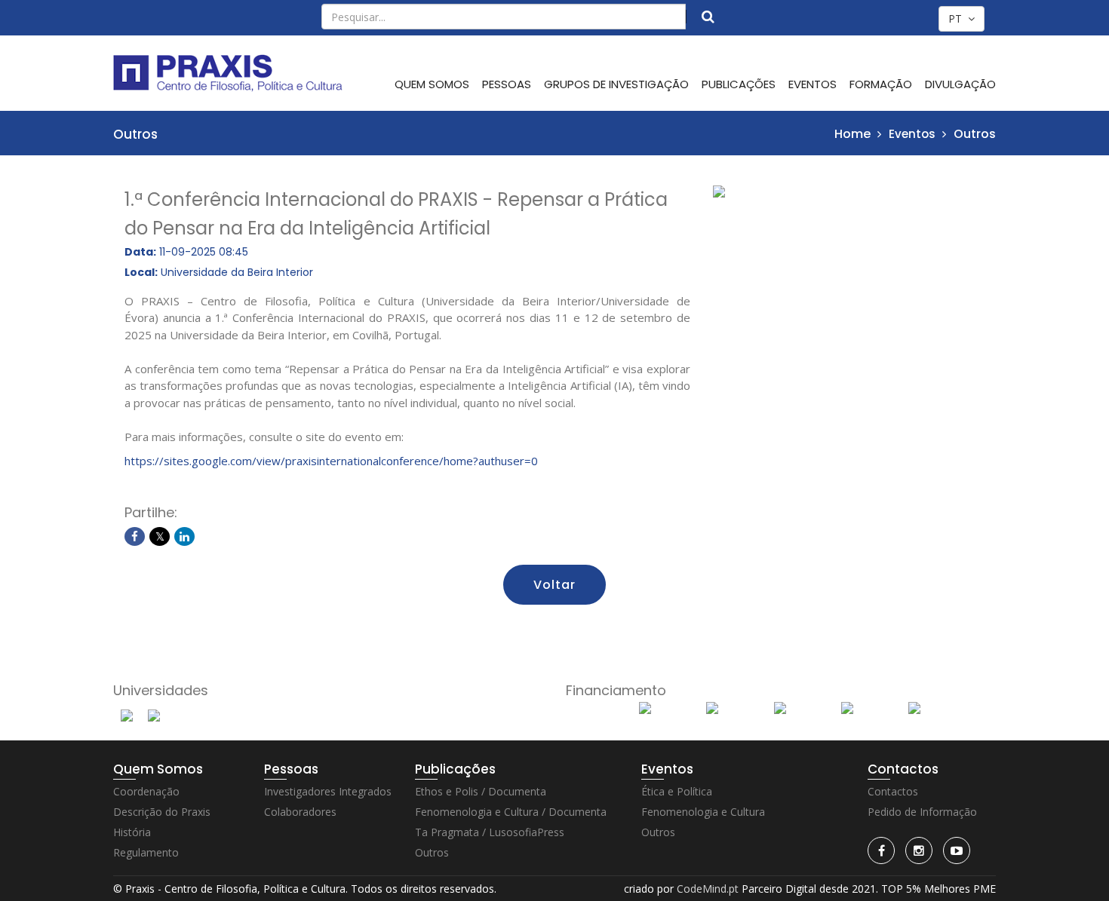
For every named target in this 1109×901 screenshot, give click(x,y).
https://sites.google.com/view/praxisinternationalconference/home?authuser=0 (331, 460)
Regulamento (146, 852)
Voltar (554, 584)
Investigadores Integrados (328, 791)
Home (852, 134)
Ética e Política (676, 791)
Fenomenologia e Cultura (703, 811)
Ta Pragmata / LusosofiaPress (489, 832)
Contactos (893, 791)
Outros (975, 134)
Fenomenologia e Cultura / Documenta (511, 811)
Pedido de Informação (922, 811)
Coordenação (146, 791)
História (132, 832)
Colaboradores (300, 811)
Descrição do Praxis (161, 811)
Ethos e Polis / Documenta (480, 791)
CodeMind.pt (708, 888)
